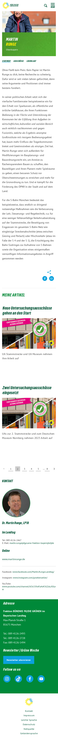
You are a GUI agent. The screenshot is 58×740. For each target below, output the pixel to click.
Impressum (29, 715)
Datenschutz (29, 724)
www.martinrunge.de (13, 559)
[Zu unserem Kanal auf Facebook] (30, 679)
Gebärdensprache (29, 733)
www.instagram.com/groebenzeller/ (30, 577)
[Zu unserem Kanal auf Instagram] (7, 679)
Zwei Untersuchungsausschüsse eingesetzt (27, 391)
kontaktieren (51, 280)
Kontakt (29, 711)
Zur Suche (45, 5)
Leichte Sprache (29, 719)
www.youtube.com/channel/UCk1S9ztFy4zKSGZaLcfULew (29, 588)
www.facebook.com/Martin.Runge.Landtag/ (33, 571)
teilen (44, 280)
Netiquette (29, 728)
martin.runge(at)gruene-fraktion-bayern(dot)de (32, 543)
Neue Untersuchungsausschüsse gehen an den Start (27, 311)
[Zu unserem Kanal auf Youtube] (41, 679)
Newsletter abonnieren (19, 660)
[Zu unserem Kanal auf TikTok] (18, 679)
